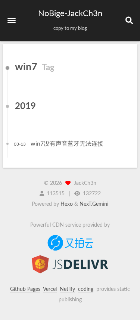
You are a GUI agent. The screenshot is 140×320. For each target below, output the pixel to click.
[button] (11, 21)
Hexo (66, 204)
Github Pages (25, 289)
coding (85, 289)
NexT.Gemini (94, 204)
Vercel (50, 289)
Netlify (67, 289)
